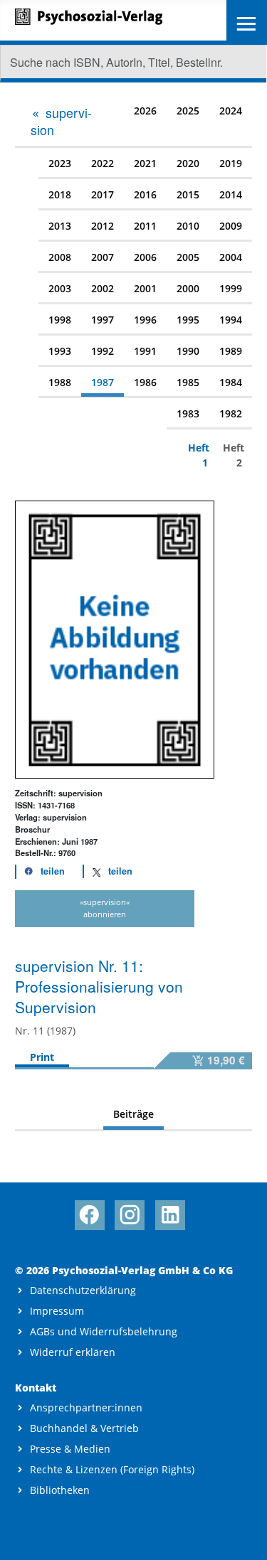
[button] (40, 871)
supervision (61, 121)
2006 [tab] (145, 257)
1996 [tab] (145, 319)
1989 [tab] (230, 351)
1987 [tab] (102, 382)
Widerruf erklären (72, 1352)
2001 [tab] (145, 288)
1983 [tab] (188, 413)
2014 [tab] (230, 194)
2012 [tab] (102, 226)
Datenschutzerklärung (83, 1290)
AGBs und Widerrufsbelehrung (103, 1331)
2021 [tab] (145, 163)
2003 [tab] (59, 288)
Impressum (57, 1311)
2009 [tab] (230, 226)
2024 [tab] (230, 110)
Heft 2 (232, 455)
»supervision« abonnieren (105, 908)
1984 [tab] (230, 382)
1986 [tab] (145, 382)
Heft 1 (197, 455)
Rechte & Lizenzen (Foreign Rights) (112, 1469)
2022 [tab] (102, 163)
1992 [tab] (102, 351)
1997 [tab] (102, 319)
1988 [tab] (59, 382)
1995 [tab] (188, 319)
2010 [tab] (188, 226)
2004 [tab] (230, 257)
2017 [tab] (102, 194)
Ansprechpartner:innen (86, 1407)
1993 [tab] (59, 351)
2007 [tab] (102, 257)
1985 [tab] (188, 382)
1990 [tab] (188, 351)
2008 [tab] (59, 257)
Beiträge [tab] (133, 1114)
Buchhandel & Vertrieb (84, 1428)
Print (42, 1057)
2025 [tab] (188, 110)
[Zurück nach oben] (243, 1536)
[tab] (66, 120)
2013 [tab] (59, 226)
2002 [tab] (102, 288)
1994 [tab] (230, 319)
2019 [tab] (230, 163)
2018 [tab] (59, 194)
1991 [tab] (145, 351)
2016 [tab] (145, 194)
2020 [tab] (188, 163)
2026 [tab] (145, 110)
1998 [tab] (59, 319)
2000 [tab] (188, 288)
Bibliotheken (60, 1490)
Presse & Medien (70, 1448)
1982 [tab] (230, 413)
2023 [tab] (59, 163)
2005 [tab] (188, 257)
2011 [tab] (145, 226)
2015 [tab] (188, 194)
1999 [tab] (230, 288)
